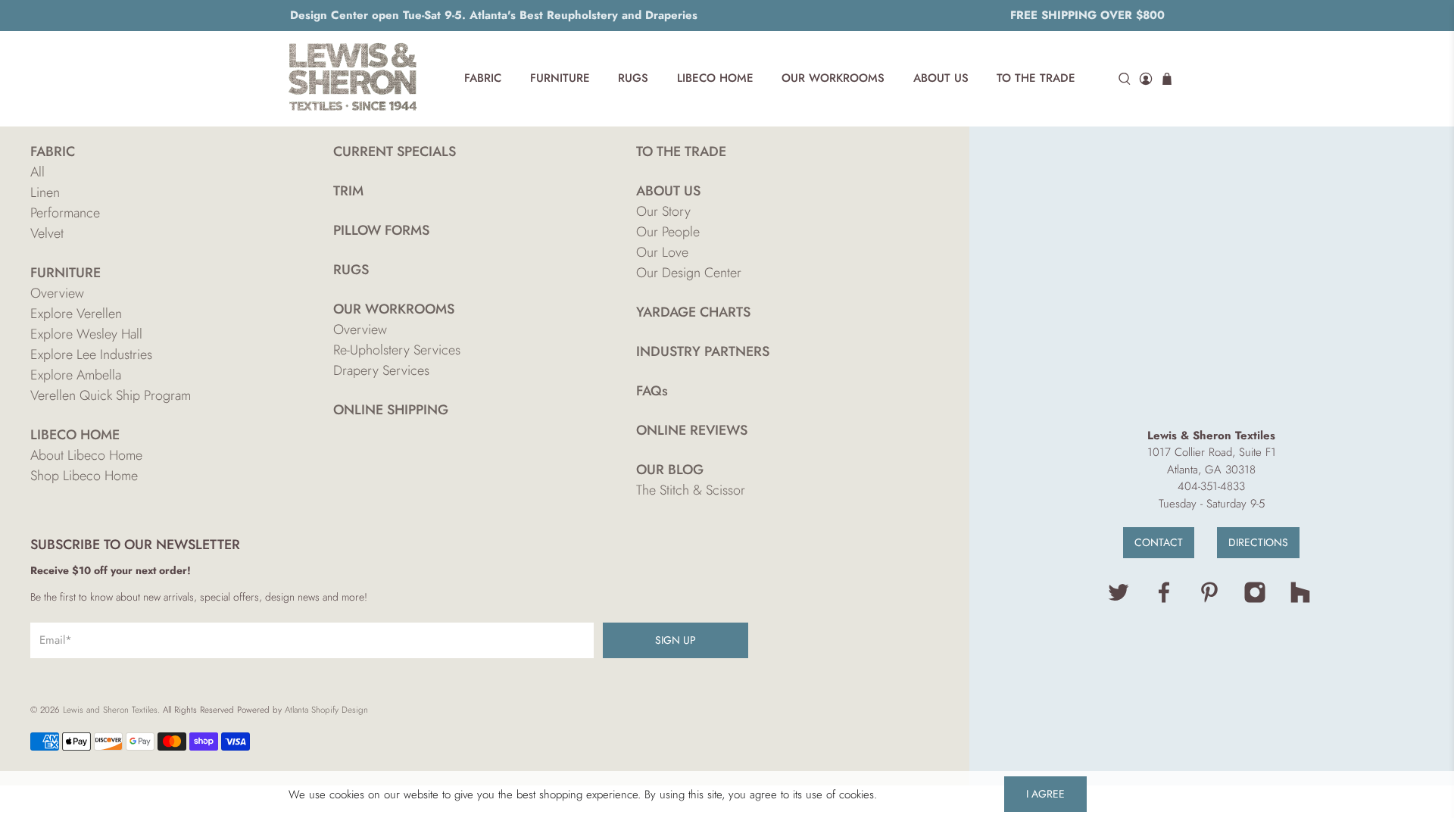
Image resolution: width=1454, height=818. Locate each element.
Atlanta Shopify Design (326, 710)
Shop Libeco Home (84, 475)
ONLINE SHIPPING (390, 410)
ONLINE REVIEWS (691, 430)
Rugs (633, 78)
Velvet (47, 233)
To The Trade (1036, 78)
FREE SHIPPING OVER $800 (1087, 15)
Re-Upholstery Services (396, 350)
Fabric (482, 78)
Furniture (560, 78)
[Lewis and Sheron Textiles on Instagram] (1254, 600)
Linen (45, 192)
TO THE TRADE (681, 151)
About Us (941, 78)
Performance (65, 213)
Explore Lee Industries (91, 354)
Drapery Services (381, 370)
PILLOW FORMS (381, 230)
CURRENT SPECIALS (394, 151)
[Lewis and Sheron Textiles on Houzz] (1300, 600)
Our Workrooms (833, 78)
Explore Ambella (75, 375)
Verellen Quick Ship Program (110, 395)
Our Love (662, 252)
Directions (1258, 542)
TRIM (348, 191)
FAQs (652, 391)
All (37, 172)
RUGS (351, 269)
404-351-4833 (1211, 486)
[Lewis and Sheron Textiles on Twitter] (1118, 600)
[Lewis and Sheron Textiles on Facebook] (1164, 600)
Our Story (663, 211)
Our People (668, 232)
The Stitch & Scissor (690, 490)
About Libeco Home (86, 455)
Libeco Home (715, 78)
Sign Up (675, 640)
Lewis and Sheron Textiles (110, 710)
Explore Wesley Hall (86, 334)
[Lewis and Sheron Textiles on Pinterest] (1209, 600)
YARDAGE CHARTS (693, 312)
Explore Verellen (76, 313)
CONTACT (1158, 542)
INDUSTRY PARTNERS (702, 351)
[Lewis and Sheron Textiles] (353, 78)
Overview (57, 293)
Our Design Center (688, 273)
